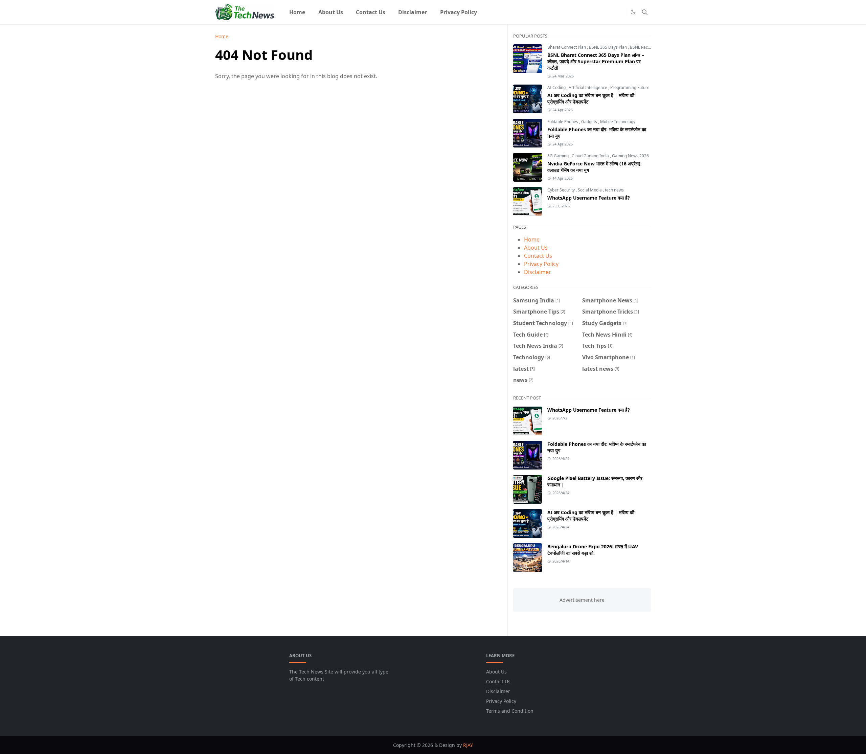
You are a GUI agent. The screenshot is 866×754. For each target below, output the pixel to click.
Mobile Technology (617, 121)
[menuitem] (297, 12)
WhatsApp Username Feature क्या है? (588, 198)
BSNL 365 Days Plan (608, 47)
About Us (536, 247)
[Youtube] (619, 12)
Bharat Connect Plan (567, 47)
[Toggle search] (645, 12)
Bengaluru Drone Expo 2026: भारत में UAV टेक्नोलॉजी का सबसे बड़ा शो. (592, 549)
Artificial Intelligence (588, 87)
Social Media (590, 190)
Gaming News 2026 (630, 156)
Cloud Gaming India (591, 156)
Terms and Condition (509, 711)
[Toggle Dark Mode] (633, 12)
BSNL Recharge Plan (649, 47)
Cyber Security (561, 190)
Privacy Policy (541, 264)
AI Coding (557, 87)
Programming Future (630, 87)
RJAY (468, 745)
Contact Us (538, 255)
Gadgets (589, 121)
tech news (614, 190)
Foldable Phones (563, 121)
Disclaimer (537, 272)
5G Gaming (558, 156)
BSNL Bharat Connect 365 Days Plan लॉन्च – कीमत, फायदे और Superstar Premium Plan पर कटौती (595, 61)
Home (532, 239)
